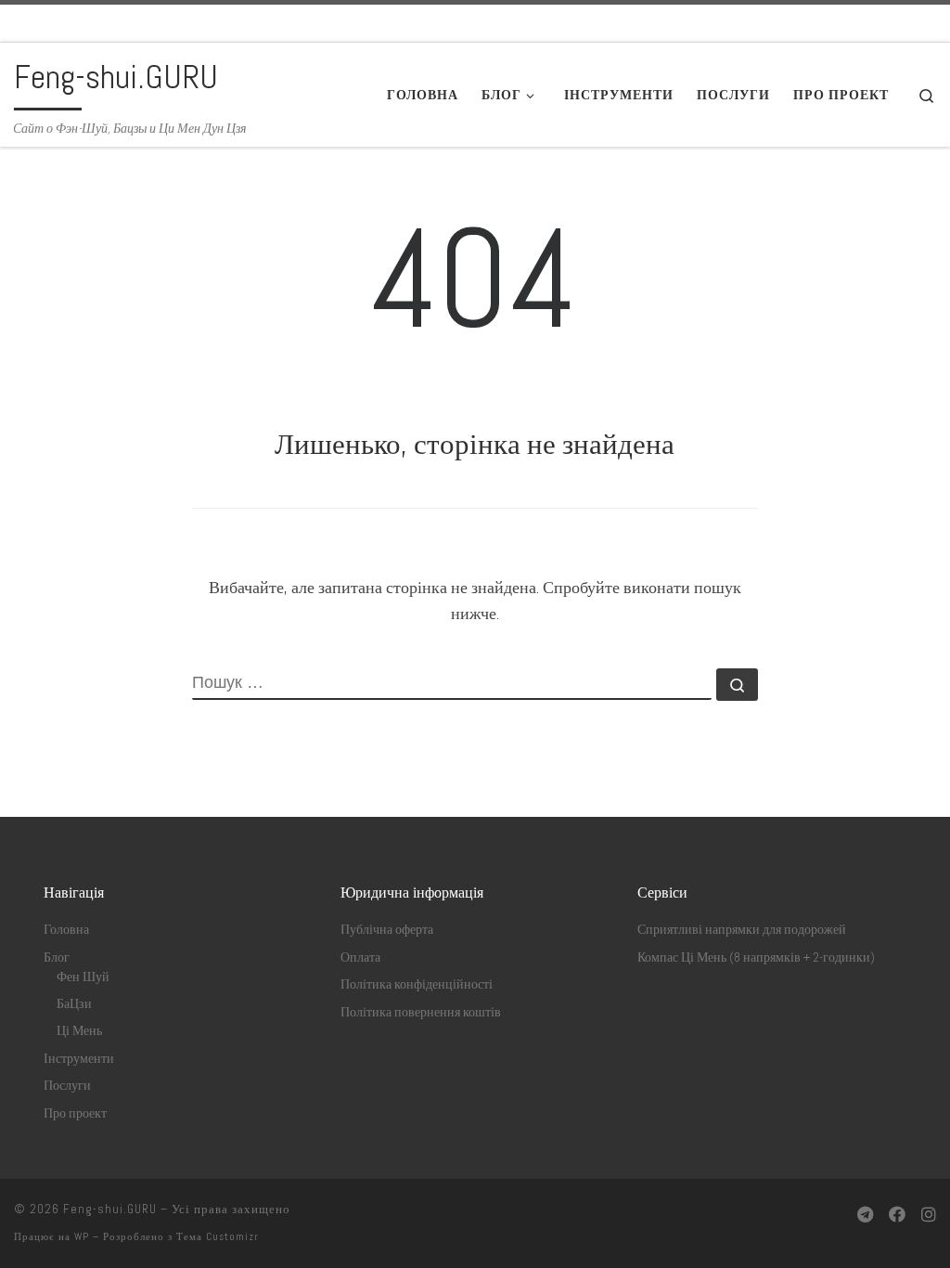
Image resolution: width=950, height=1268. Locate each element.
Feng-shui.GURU (110, 1209)
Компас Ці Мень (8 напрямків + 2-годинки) (756, 957)
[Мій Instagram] (928, 1214)
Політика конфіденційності (416, 984)
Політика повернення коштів (420, 1012)
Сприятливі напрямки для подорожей (741, 930)
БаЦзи (74, 1004)
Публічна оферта (386, 930)
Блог (57, 957)
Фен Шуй (83, 977)
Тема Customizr (217, 1236)
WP (81, 1236)
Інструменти (79, 1059)
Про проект (75, 1113)
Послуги (67, 1085)
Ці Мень (79, 1031)
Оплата (360, 957)
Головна (66, 930)
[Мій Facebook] (897, 1214)
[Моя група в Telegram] (865, 1214)
